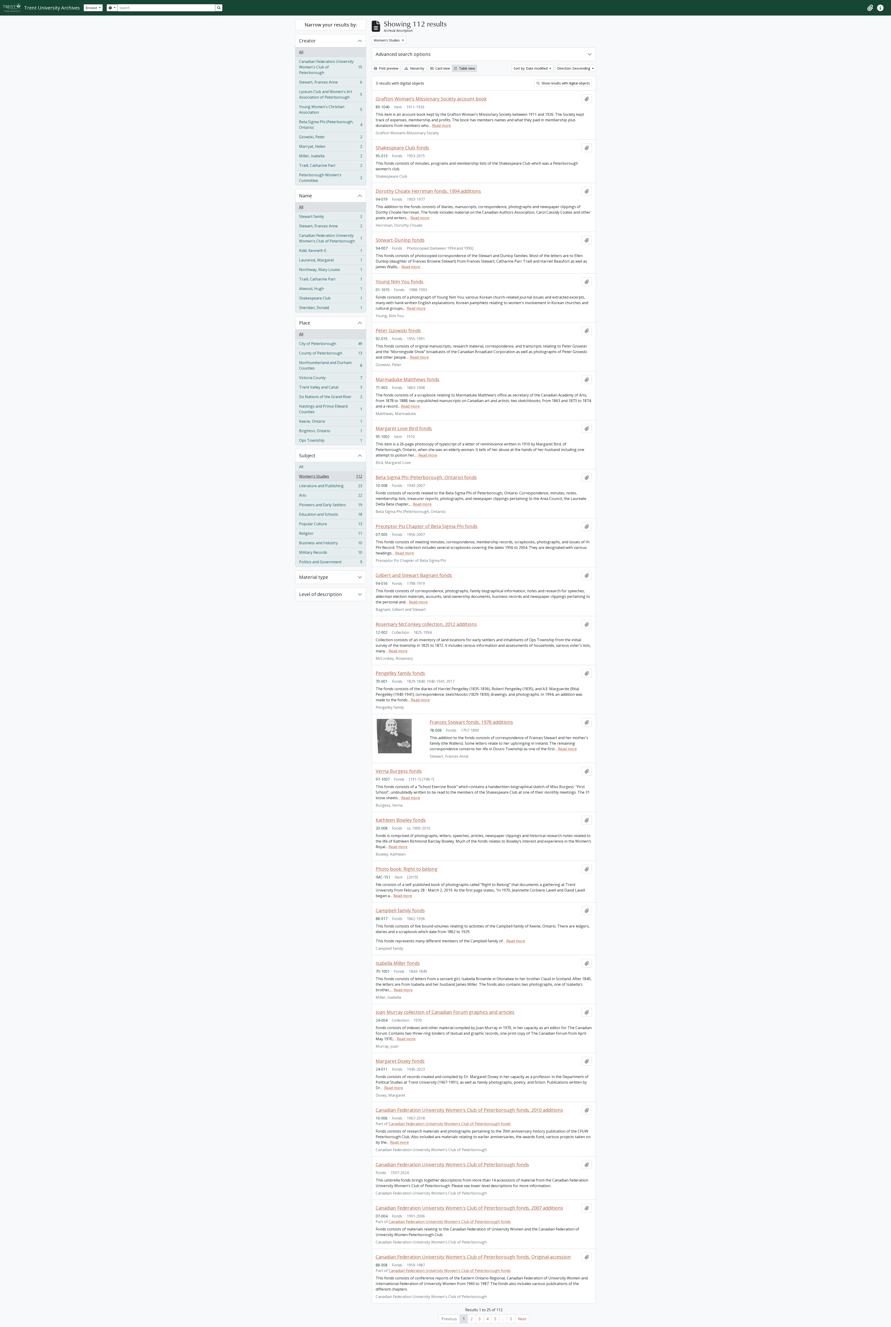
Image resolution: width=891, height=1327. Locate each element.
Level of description (320, 594)
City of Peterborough (330, 344)
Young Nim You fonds (399, 281)
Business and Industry (330, 544)
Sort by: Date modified (531, 68)
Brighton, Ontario (330, 432)
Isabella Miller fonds (398, 963)
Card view (442, 68)
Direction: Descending (574, 68)
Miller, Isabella (330, 157)
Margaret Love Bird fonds (404, 428)
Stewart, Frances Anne (330, 83)
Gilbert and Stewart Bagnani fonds (414, 575)
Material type (313, 577)
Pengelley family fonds (400, 673)
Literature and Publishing (330, 487)
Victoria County (330, 379)
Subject (307, 455)
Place (304, 323)
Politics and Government (330, 563)
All (301, 52)
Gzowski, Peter (330, 138)
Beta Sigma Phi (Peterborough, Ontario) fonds (426, 477)
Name (305, 196)
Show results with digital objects (565, 83)
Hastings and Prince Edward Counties (330, 409)
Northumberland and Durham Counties (330, 365)
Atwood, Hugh (330, 289)
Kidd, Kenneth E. (330, 251)
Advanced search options (403, 54)
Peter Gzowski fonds (398, 330)
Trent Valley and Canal (330, 388)
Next (522, 1318)
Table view (466, 68)
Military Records (330, 553)
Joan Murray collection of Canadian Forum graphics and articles (445, 1012)
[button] (870, 8)
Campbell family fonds (400, 910)
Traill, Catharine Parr (330, 166)
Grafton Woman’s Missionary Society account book (431, 99)
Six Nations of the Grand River (330, 398)
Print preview (388, 68)
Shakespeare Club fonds (402, 148)
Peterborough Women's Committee (330, 177)
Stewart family (330, 217)
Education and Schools (330, 515)
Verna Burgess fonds (399, 771)
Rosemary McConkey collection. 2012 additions (426, 624)
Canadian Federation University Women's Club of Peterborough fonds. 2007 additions (469, 1208)
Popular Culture (330, 525)
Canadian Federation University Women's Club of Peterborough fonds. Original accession (473, 1257)
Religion (330, 534)
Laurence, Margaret (330, 261)
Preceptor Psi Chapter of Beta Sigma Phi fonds (427, 526)
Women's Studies (330, 477)
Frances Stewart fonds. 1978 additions (471, 722)
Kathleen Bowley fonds (401, 820)
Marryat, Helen (330, 147)
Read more (441, 125)
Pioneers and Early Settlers (330, 506)
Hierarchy (416, 68)
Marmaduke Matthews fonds (407, 379)
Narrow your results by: (331, 25)
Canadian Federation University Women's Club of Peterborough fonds (450, 1123)
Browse (92, 8)
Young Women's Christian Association (330, 109)
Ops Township (330, 441)
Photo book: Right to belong (406, 869)
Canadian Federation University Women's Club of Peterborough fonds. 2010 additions (469, 1110)
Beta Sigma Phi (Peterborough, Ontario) (330, 124)
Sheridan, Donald (330, 308)
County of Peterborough (330, 354)
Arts (330, 496)
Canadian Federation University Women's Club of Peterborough (330, 67)
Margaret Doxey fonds (400, 1061)
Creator (307, 41)
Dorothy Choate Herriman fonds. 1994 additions (428, 191)
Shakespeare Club (330, 299)
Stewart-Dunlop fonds (400, 240)
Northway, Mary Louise (330, 270)
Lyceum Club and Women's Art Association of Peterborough (330, 94)
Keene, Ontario (330, 422)
